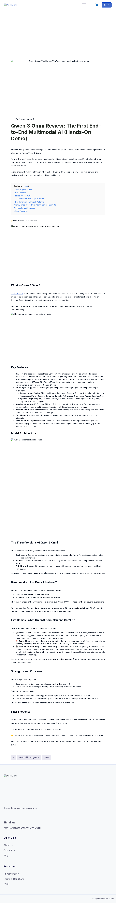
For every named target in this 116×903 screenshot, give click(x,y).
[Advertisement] (58, 31)
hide (26, 186)
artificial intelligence (29, 757)
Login (106, 5)
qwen (46, 757)
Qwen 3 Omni (17, 293)
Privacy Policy (11, 873)
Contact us (9, 850)
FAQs (6, 884)
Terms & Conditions (14, 879)
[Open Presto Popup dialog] (58, 252)
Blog (6, 855)
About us (8, 845)
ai (13, 757)
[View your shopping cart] (97, 5)
